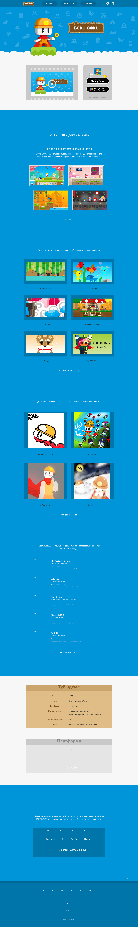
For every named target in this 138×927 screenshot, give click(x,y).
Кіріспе (49, 3)
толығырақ (69, 219)
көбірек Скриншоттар (69, 370)
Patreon (88, 3)
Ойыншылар (69, 3)
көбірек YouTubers (69, 652)
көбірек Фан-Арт (69, 515)
